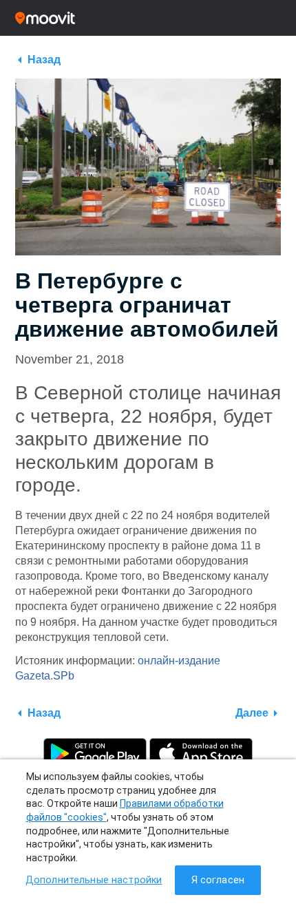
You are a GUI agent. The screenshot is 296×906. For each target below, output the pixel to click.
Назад (44, 59)
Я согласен (217, 880)
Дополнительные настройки (93, 880)
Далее (251, 713)
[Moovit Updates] (148, 18)
